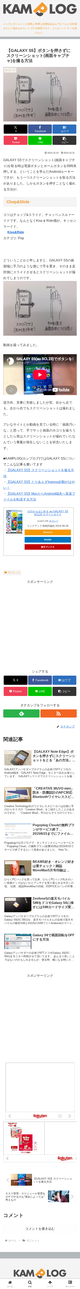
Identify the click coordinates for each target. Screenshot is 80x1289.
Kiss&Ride (15, 232)
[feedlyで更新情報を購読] (21, 713)
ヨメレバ (53, 521)
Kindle (47, 539)
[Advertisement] (40, 624)
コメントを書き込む (40, 1228)
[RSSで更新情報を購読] (58, 713)
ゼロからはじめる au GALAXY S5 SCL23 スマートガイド (47, 513)
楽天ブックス (48, 547)
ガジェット (14, 572)
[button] (64, 140)
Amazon (47, 532)
